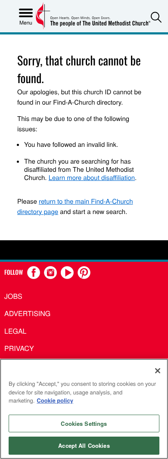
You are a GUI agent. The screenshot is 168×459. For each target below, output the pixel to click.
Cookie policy (55, 400)
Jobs (13, 296)
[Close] (157, 370)
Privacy (19, 348)
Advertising (27, 313)
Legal (15, 331)
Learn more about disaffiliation (92, 177)
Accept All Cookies (83, 445)
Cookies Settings (84, 423)
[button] (156, 17)
